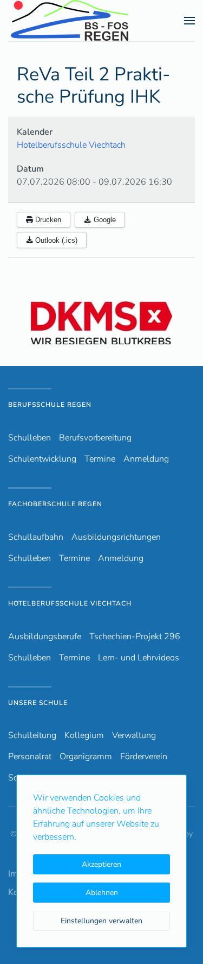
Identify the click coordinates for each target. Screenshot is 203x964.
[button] (189, 20)
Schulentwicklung (42, 459)
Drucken (47, 220)
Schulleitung (32, 735)
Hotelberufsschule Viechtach (71, 145)
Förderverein (143, 757)
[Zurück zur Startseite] (88, 20)
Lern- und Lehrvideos (138, 658)
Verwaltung (134, 735)
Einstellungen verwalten (101, 921)
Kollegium (84, 735)
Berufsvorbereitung (95, 438)
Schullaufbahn (35, 537)
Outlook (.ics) (55, 240)
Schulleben (29, 438)
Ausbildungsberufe (44, 636)
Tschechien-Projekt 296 (134, 636)
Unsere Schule (38, 702)
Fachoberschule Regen (55, 504)
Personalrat (29, 757)
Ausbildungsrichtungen (116, 537)
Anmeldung (146, 459)
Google (103, 220)
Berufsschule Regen (49, 404)
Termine (99, 459)
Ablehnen (102, 892)
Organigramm (86, 757)
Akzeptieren (101, 864)
